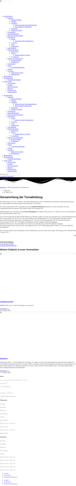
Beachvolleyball (16, 20)
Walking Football (16, 30)
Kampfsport (11, 37)
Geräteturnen (15, 74)
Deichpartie (4, 358)
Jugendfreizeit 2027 (6, 302)
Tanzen (9, 69)
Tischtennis (15, 57)
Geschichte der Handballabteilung (26, 25)
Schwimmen (11, 64)
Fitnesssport (11, 32)
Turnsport (10, 71)
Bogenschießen (16, 60)
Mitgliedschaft (8, 78)
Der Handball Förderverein (23, 27)
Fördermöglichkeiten (14, 80)
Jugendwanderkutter (18, 67)
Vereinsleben (8, 76)
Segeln (9, 66)
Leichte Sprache (12, 87)
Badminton (14, 51)
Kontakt (10, 85)
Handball (14, 23)
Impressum (7, 475)
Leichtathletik (11, 48)
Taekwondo (15, 46)
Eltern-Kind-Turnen (17, 73)
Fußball (13, 21)
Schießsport (15, 62)
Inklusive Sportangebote (15, 36)
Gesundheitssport (13, 34)
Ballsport (10, 18)
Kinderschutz (11, 90)
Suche (2, 174)
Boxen (13, 39)
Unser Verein (8, 81)
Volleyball (14, 29)
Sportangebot (8, 16)
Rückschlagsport (12, 50)
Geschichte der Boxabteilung (24, 41)
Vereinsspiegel (12, 92)
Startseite (3, 187)
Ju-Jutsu (14, 43)
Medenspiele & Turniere (22, 55)
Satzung (10, 88)
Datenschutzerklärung (11, 477)
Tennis (13, 53)
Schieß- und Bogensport (15, 58)
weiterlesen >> (4, 309)
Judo (12, 44)
